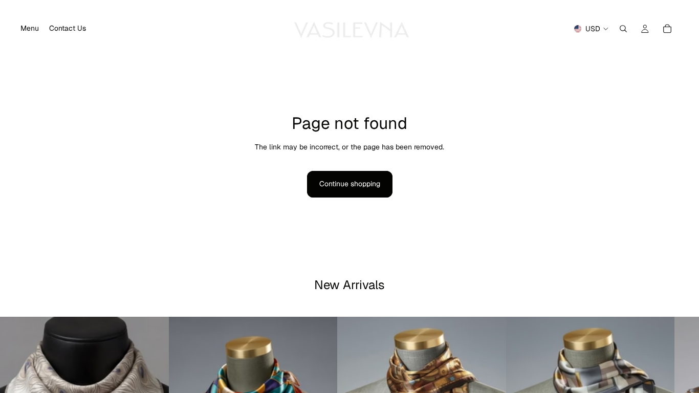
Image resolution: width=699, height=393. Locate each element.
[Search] (623, 28)
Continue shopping (349, 183)
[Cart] (667, 28)
